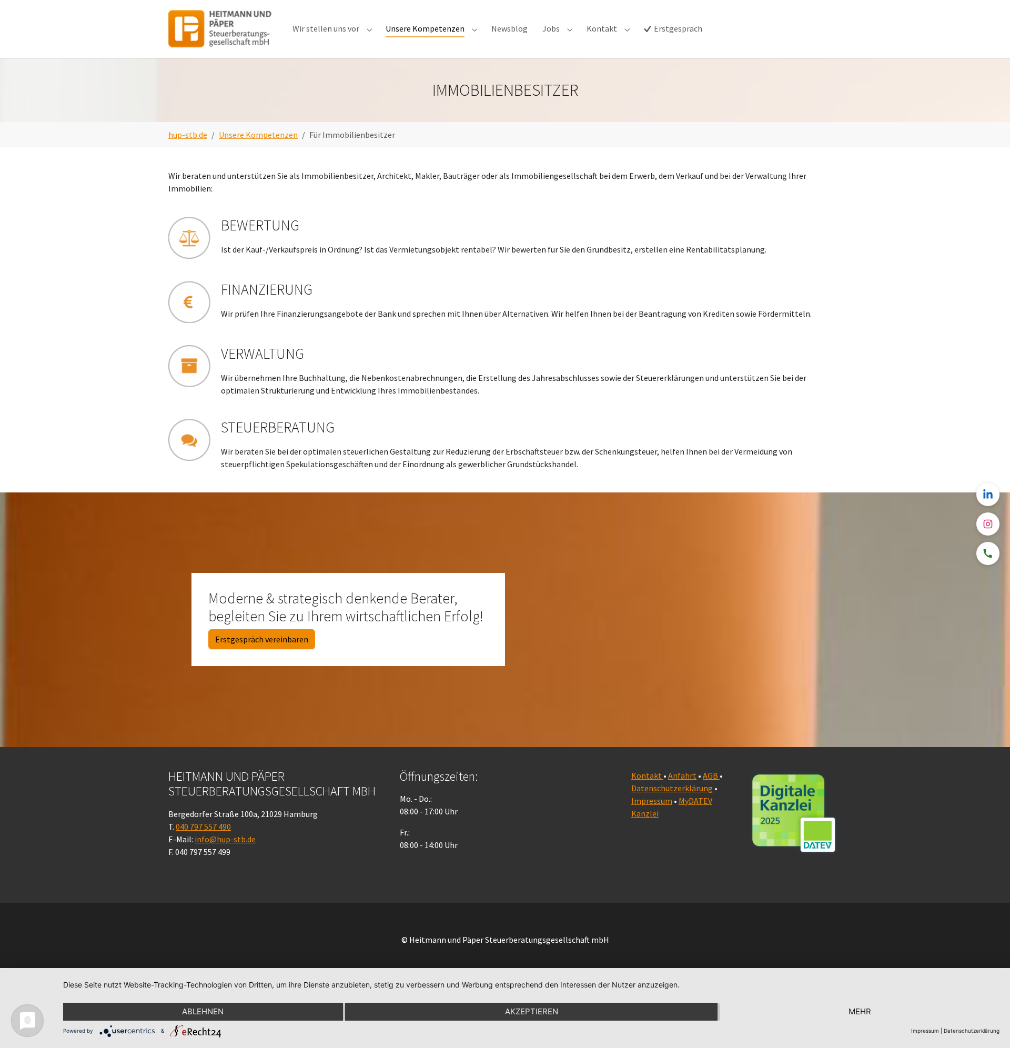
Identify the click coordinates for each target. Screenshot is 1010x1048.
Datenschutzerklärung (672, 788)
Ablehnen (203, 1011)
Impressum (651, 800)
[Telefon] (987, 553)
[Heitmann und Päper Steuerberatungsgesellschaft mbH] (219, 28)
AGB (711, 775)
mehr (860, 1011)
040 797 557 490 (203, 826)
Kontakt (647, 775)
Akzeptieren (531, 1011)
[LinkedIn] (987, 494)
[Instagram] (987, 524)
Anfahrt (682, 775)
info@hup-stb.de (225, 839)
